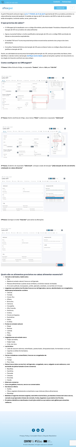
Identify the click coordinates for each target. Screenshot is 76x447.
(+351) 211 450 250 (11, 3)
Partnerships (66, 2)
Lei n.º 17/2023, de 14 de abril (35, 14)
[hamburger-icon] (72, 7)
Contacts (56, 2)
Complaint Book (36, 436)
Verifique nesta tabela (35, 56)
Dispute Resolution (49, 436)
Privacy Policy (24, 436)
